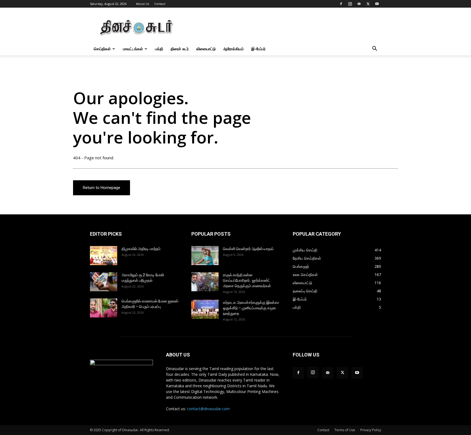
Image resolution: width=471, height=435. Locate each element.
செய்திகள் (102, 48)
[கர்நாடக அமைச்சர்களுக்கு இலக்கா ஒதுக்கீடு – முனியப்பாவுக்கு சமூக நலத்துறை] (205, 309)
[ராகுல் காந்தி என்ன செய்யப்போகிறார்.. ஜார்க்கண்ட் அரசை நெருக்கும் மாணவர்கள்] (205, 281)
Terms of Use (344, 430)
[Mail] (359, 4)
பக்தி (159, 48)
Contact (159, 4)
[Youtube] (377, 4)
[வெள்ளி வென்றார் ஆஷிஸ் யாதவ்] (205, 255)
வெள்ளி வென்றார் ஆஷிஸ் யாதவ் (248, 249)
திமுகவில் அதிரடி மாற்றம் (141, 249)
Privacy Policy (370, 430)
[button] (374, 49)
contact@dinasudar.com (208, 408)
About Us (142, 4)
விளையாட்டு (206, 48)
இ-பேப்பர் (258, 48)
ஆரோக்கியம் (233, 48)
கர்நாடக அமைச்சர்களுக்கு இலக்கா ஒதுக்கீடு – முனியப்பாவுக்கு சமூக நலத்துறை (251, 308)
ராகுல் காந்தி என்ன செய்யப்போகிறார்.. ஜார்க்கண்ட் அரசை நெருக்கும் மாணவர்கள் (247, 280)
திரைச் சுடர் (180, 48)
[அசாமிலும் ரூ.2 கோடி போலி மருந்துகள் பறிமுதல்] (103, 281)
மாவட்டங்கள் (133, 48)
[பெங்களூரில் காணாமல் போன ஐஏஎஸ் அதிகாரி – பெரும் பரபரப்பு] (103, 307)
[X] (368, 4)
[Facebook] (341, 4)
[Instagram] (350, 4)
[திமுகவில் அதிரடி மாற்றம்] (103, 255)
